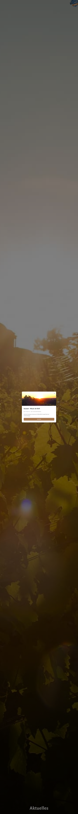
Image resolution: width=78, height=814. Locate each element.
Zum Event (39, 419)
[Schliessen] (54, 393)
